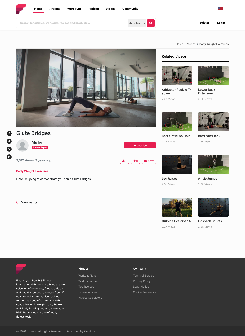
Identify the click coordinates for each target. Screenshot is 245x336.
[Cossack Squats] (213, 207)
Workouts (74, 8)
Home (38, 8)
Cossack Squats (210, 221)
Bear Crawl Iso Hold (176, 136)
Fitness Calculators (90, 297)
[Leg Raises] (177, 164)
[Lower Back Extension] (213, 75)
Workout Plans (87, 275)
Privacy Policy (142, 281)
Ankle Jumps (207, 178)
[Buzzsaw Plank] (213, 121)
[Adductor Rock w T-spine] (177, 75)
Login (221, 22)
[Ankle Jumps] (213, 164)
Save (150, 160)
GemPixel (90, 331)
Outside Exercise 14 (176, 221)
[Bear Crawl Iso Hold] (177, 121)
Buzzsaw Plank (209, 136)
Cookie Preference (144, 292)
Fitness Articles (87, 292)
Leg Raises (169, 178)
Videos (110, 8)
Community (130, 8)
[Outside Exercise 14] (177, 207)
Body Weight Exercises (214, 43)
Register (203, 22)
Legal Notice (141, 286)
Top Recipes (86, 286)
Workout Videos (88, 281)
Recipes (93, 8)
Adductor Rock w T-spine (176, 91)
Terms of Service (143, 275)
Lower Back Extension (206, 91)
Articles (54, 8)
